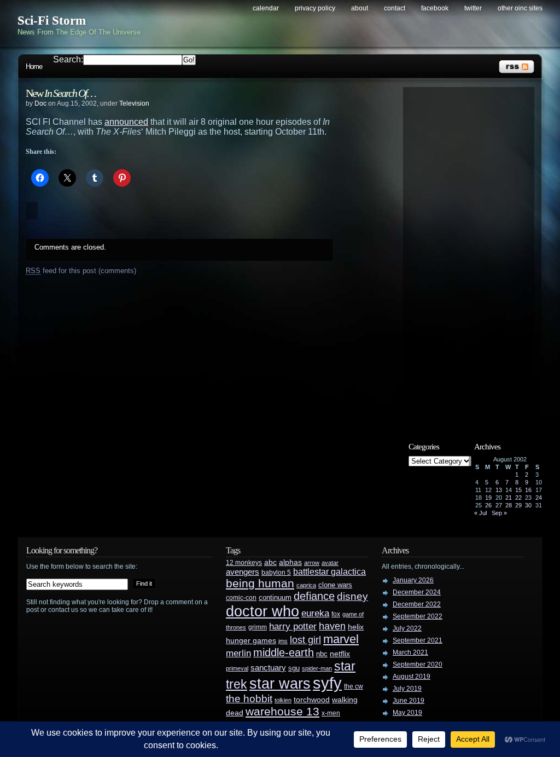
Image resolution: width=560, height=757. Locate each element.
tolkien (283, 700)
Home (34, 66)
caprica (306, 585)
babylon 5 (276, 572)
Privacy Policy (315, 8)
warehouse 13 (282, 711)
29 (518, 505)
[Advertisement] (474, 255)
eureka (315, 613)
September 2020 (417, 664)
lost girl (305, 639)
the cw (353, 686)
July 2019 (407, 688)
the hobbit (249, 698)
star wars (280, 683)
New (61, 93)
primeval (237, 668)
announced (126, 121)
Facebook (434, 8)
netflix (340, 654)
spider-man (317, 668)
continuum (275, 597)
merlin (238, 653)
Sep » (499, 513)
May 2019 (407, 712)
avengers (242, 572)
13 (498, 490)
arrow (311, 562)
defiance (314, 596)
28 (508, 505)
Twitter (473, 8)
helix (356, 627)
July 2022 (407, 628)
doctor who (262, 611)
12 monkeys (244, 563)
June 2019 (408, 700)
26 (488, 505)
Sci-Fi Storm (52, 20)
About (359, 8)
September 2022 (417, 616)
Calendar (266, 8)
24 (538, 497)
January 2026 (413, 580)
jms (283, 641)
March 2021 (410, 652)
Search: (68, 59)
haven (332, 626)
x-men (331, 713)
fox (335, 614)
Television (134, 103)
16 (528, 490)
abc (270, 562)
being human (260, 583)
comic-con (241, 597)
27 (498, 505)
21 (508, 497)
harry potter (293, 626)
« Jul (480, 513)
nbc (322, 654)
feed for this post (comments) (81, 271)
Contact (394, 8)
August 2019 (411, 676)
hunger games (251, 640)
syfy (327, 683)
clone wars (335, 585)
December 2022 (417, 604)
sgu (294, 668)
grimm (257, 627)
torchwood (312, 700)
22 (518, 497)
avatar (330, 562)
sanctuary (268, 667)
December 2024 (417, 592)
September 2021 (417, 640)
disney (352, 596)
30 (528, 505)
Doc (40, 103)
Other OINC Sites (520, 8)
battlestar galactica (329, 571)
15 (518, 490)
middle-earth (283, 652)
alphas (290, 562)
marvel (341, 639)
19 (488, 497)
